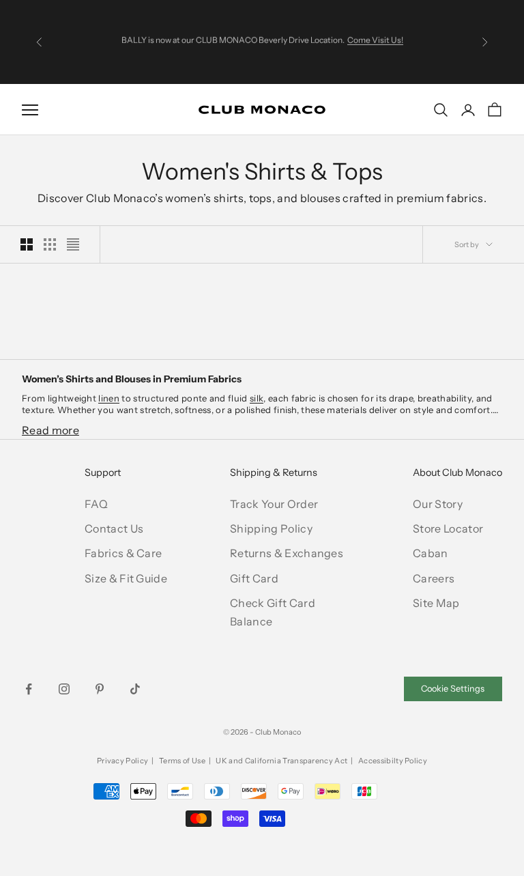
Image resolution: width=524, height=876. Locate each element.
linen (108, 398)
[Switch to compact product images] (73, 244)
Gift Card (254, 578)
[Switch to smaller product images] (50, 244)
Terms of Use (182, 760)
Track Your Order (274, 504)
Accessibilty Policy (392, 760)
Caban (430, 553)
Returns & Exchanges (286, 553)
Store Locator (448, 528)
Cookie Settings (452, 688)
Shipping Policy (271, 528)
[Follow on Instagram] (64, 689)
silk (256, 398)
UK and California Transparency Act (281, 760)
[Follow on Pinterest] (99, 689)
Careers (433, 578)
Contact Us (114, 528)
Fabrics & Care (123, 553)
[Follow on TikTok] (135, 689)
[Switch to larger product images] (26, 244)
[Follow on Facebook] (28, 689)
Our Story (438, 504)
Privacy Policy (122, 760)
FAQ (96, 504)
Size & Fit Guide (126, 578)
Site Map (436, 603)
